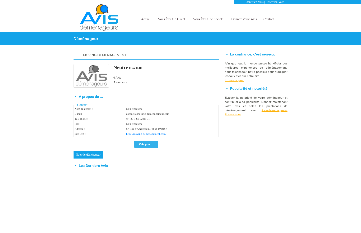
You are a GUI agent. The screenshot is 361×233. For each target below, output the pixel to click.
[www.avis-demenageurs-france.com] (99, 17)
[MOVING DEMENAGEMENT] (91, 76)
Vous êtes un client (172, 19)
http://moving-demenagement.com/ (146, 133)
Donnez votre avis (244, 19)
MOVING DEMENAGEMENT (104, 55)
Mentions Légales (259, 190)
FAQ (274, 190)
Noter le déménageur (88, 154)
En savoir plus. (234, 80)
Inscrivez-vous (275, 2)
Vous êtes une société (208, 19)
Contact (268, 19)
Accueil (146, 19)
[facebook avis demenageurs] (276, 10)
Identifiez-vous (254, 2)
